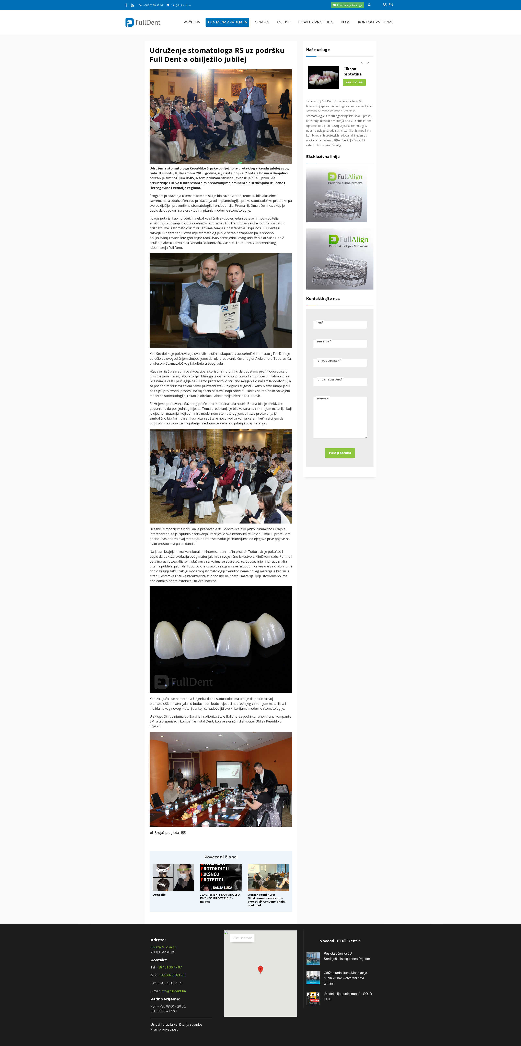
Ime (320, 322)
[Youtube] (132, 5)
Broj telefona (330, 379)
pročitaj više (354, 82)
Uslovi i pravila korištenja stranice (176, 1024)
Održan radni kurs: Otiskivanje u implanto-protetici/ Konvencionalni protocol (267, 900)
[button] (260, 970)
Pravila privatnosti (164, 1029)
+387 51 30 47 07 (153, 5)
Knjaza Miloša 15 (163, 947)
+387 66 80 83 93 (171, 975)
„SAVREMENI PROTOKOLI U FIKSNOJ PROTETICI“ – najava (220, 898)
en (391, 4)
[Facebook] (126, 5)
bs (385, 4)
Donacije (159, 894)
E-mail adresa (329, 360)
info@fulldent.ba (181, 5)
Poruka (323, 398)
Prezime (324, 341)
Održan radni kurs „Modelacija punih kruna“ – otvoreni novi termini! (345, 978)
